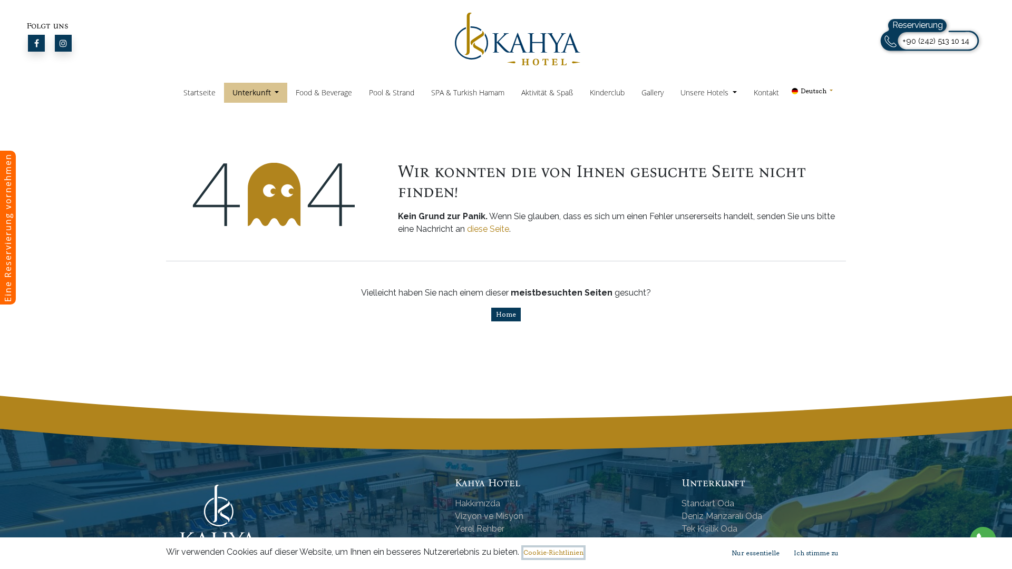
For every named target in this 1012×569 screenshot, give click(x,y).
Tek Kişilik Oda (709, 529)
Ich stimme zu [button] (816, 553)
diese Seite (488, 229)
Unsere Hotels (705, 92)
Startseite (199, 92)
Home (506, 314)
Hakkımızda (477, 503)
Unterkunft (252, 92)
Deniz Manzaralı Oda (722, 516)
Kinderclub (607, 92)
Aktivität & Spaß (547, 92)
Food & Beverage (324, 92)
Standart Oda (708, 503)
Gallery (652, 92)
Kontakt (766, 92)
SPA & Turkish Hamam (467, 92)
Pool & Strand (391, 92)
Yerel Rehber (479, 529)
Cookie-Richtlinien (553, 552)
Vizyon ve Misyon (489, 516)
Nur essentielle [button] (756, 553)
